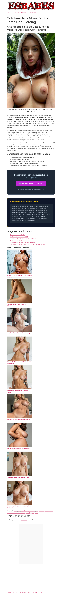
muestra (32, 511)
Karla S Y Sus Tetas (16, 240)
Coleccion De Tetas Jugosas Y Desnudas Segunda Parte (27, 244)
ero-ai (23, 511)
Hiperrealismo (33, 13)
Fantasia (23, 13)
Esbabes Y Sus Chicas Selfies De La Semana (23, 239)
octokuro (41, 511)
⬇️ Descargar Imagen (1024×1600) (31, 183)
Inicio (9, 13)
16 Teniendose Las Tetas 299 (19, 237)
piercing (28, 513)
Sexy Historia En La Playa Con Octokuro (22, 242)
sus (33, 513)
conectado (24, 520)
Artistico (16, 13)
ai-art (15, 511)
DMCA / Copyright (24, 592)
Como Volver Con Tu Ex (17, 235)
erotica (27, 511)
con (19, 511)
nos (37, 511)
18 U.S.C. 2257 (37, 592)
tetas (36, 513)
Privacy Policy (12, 592)
